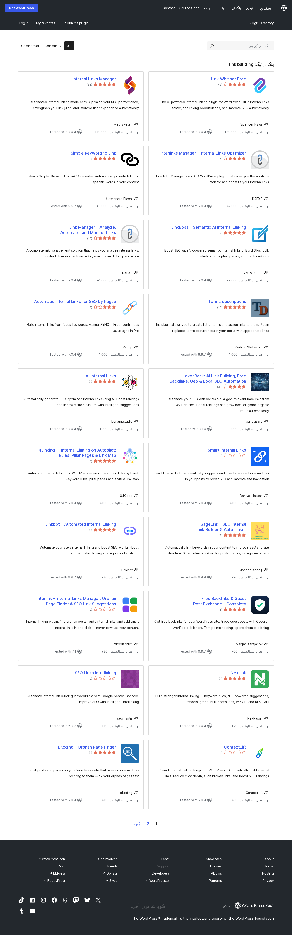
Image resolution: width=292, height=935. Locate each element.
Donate (110, 873)
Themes (215, 866)
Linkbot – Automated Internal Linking (80, 524)
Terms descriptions (227, 301)
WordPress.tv (158, 880)
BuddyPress (55, 880)
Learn (165, 859)
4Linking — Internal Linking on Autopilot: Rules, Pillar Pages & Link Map (77, 453)
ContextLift (235, 747)
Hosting (268, 873)
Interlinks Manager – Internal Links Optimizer (203, 153)
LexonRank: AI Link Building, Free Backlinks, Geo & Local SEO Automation (208, 378)
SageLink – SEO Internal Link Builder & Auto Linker (221, 527)
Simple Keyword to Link (93, 153)
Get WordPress (21, 8)
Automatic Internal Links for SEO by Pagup (75, 301)
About (269, 859)
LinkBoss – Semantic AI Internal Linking (208, 227)
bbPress (57, 873)
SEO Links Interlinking (95, 672)
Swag (111, 880)
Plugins (216, 873)
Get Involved (108, 859)
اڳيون (137, 824)
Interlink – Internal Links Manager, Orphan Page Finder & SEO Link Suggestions (76, 601)
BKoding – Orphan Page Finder (87, 747)
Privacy (268, 880)
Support (163, 866)
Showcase (214, 859)
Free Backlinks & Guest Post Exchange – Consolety (219, 601)
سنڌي (226, 906)
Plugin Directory (262, 23)
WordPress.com (52, 859)
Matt (60, 866)
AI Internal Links (101, 375)
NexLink (238, 672)
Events (112, 866)
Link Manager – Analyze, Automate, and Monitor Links (88, 230)
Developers (161, 873)
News (269, 866)
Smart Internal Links (227, 450)
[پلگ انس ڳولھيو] (211, 45)
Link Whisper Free (228, 78)
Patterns (215, 880)
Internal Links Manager (94, 78)
